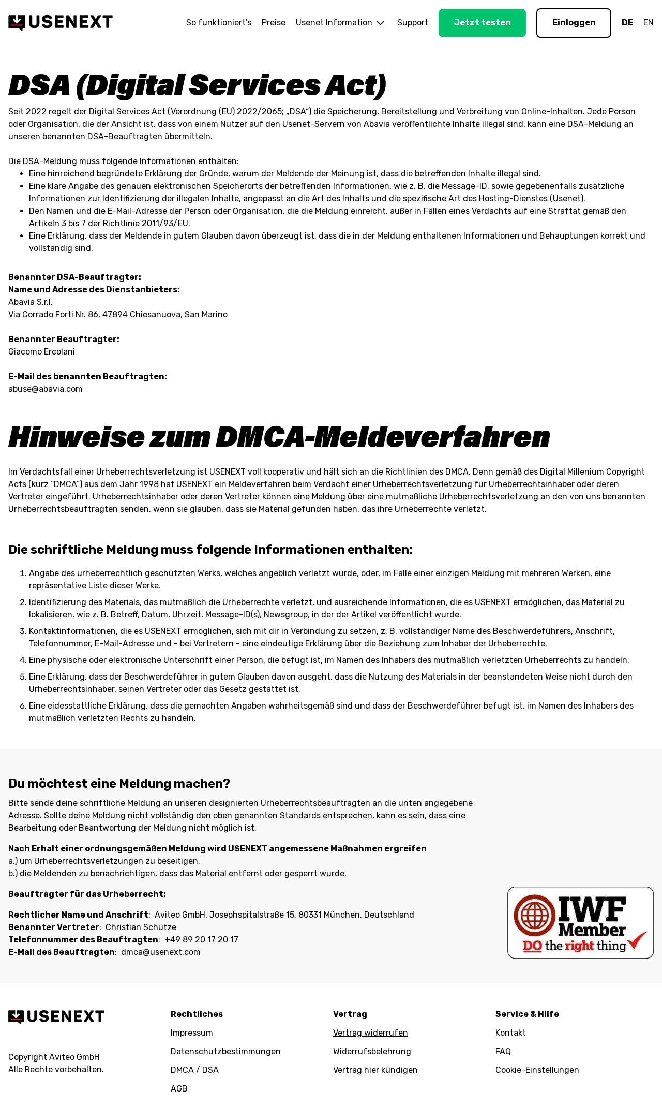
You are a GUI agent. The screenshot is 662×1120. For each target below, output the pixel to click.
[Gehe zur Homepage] (60, 23)
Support (412, 22)
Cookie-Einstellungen (537, 1070)
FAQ (503, 1051)
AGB (179, 1089)
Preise (273, 22)
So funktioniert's (218, 22)
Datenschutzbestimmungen (226, 1051)
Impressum (192, 1033)
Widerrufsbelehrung (372, 1051)
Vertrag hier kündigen (375, 1070)
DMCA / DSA (195, 1070)
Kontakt (510, 1033)
